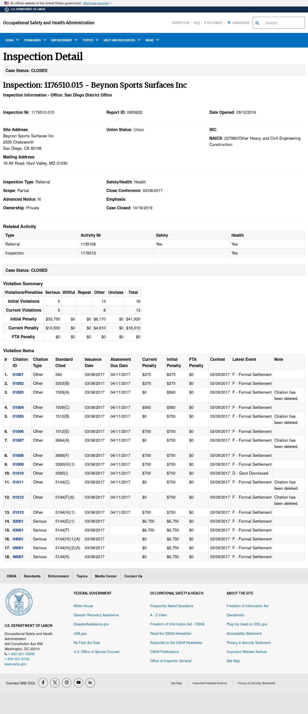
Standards (32, 576)
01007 (18, 440)
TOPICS (88, 40)
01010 (18, 473)
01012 (18, 497)
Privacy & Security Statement (249, 642)
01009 (18, 464)
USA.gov (80, 633)
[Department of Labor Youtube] (78, 683)
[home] (19, 601)
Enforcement (58, 576)
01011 (18, 482)
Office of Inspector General (170, 660)
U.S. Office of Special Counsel (96, 651)
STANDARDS (33, 40)
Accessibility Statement (244, 633)
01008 (18, 455)
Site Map (233, 660)
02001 (18, 521)
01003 (18, 392)
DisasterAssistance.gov (91, 624)
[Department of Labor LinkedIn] (90, 683)
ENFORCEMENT (62, 40)
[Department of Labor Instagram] (67, 683)
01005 (18, 416)
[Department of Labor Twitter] (55, 683)
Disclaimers (235, 614)
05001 (18, 548)
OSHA (10, 40)
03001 (18, 530)
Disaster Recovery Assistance (96, 614)
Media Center (106, 576)
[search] (257, 23)
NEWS (150, 40)
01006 (18, 431)
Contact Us (181, 22)
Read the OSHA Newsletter (171, 633)
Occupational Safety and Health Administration (49, 22)
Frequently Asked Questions (171, 605)
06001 (18, 556)
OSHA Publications (164, 651)
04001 (18, 539)
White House (83, 605)
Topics (82, 576)
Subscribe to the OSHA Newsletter (176, 642)
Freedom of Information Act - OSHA (177, 624)
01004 (18, 407)
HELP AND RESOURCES (120, 40)
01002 (18, 383)
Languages (240, 22)
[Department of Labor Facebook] (43, 683)
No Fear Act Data (87, 642)
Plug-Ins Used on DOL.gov (247, 624)
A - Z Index (158, 614)
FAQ (197, 22)
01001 (18, 374)
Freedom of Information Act (248, 605)
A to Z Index (213, 22)
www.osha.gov (15, 663)
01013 (18, 512)
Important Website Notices (247, 651)
